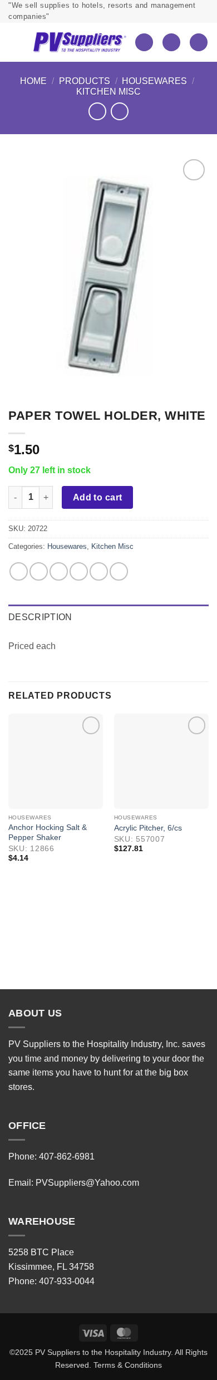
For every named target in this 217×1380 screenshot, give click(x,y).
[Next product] (97, 111)
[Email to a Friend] (79, 571)
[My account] (171, 42)
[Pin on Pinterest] (99, 571)
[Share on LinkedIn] (119, 571)
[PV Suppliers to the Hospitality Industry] (79, 42)
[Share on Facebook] (38, 571)
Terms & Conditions (127, 1365)
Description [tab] (40, 617)
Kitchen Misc (108, 91)
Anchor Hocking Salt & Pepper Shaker (47, 832)
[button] (16, 42)
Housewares (154, 81)
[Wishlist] (144, 42)
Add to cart (97, 497)
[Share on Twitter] (59, 571)
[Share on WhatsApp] (18, 571)
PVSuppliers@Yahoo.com (87, 1182)
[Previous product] (119, 111)
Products (84, 81)
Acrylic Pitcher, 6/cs (148, 828)
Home (33, 81)
